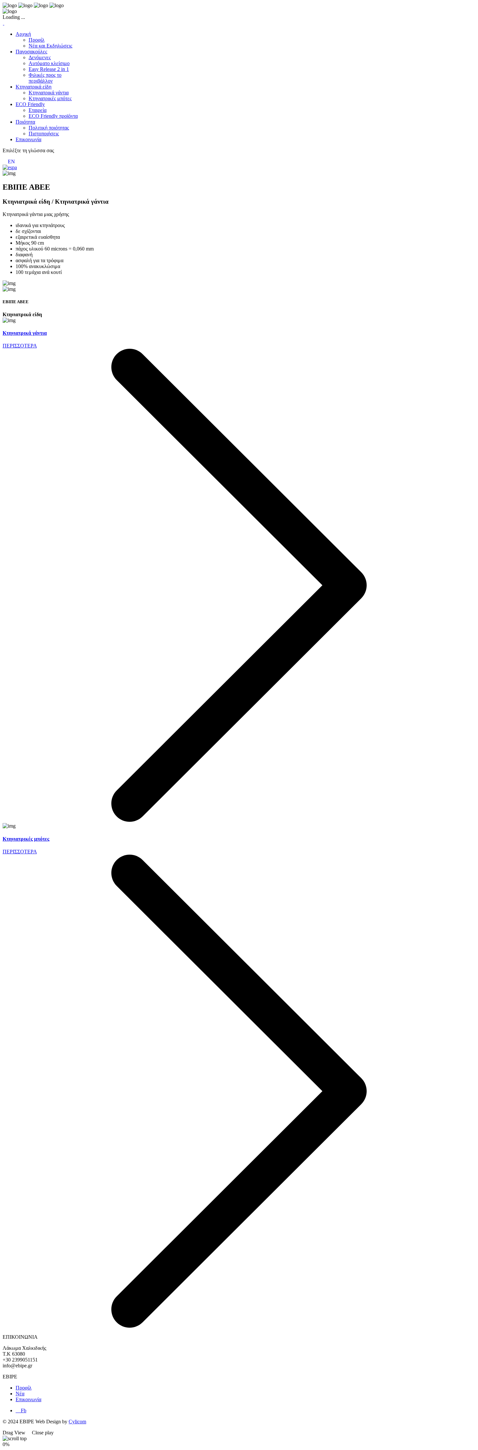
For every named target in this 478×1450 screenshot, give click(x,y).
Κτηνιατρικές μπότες (26, 839)
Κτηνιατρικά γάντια (25, 333)
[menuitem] (23, 34)
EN (11, 161)
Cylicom (77, 1421)
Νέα (20, 1393)
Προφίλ (24, 1387)
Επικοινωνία (28, 1399)
